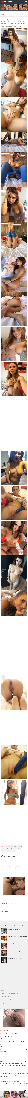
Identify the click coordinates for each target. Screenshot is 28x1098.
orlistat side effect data (6, 1041)
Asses (6, 846)
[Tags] (22, 925)
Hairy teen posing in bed (19, 866)
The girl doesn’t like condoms (14, 929)
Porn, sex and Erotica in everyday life (10, 993)
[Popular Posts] (14, 925)
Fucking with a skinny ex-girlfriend (15, 951)
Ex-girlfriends (21, 13)
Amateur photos (5, 13)
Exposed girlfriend (18, 846)
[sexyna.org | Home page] (8, 2)
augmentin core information (7, 1036)
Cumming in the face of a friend (15, 958)
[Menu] (26, 2)
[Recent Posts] (5, 925)
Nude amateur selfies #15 (13, 1033)
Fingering (4, 848)
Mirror (8, 848)
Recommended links (6, 996)
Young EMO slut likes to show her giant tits (17, 936)
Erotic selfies (13, 13)
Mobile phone (14, 848)
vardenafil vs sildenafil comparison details (10, 1049)
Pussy (19, 848)
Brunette (11, 846)
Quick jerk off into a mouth (14, 944)
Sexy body (4, 851)
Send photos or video (7, 1000)
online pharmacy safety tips (7, 1044)
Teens (2, 14)
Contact (4, 1003)
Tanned (9, 851)
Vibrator (13, 851)
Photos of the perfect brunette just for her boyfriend (5, 868)
